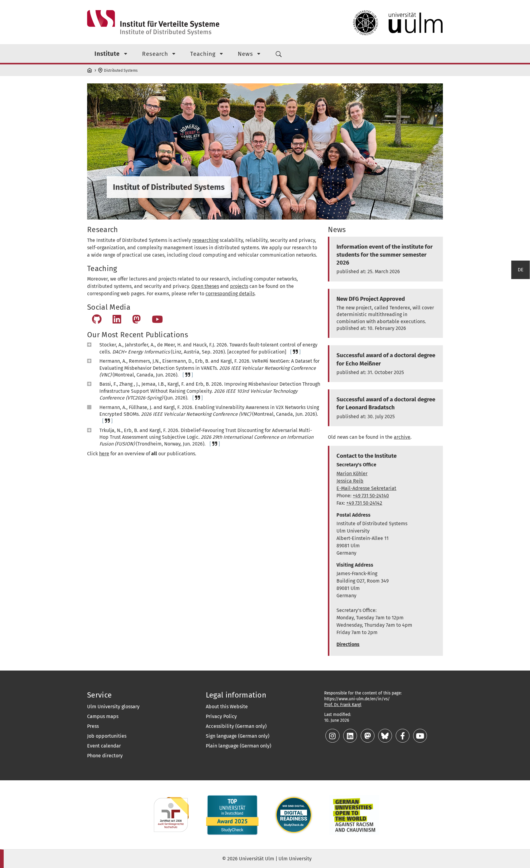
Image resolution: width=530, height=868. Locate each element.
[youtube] (420, 737)
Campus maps (102, 716)
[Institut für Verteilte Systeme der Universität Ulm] (153, 23)
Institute (107, 53)
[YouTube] (157, 321)
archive (402, 437)
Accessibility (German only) (236, 726)
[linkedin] (350, 737)
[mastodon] (368, 737)
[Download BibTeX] (295, 352)
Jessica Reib (349, 481)
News (245, 53)
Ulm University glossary (113, 706)
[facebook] (403, 737)
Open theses (205, 286)
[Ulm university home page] (398, 23)
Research (155, 53)
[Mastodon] (136, 321)
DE (521, 270)
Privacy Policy (221, 716)
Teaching (203, 53)
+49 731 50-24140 (371, 496)
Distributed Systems (121, 70)
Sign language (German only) (237, 736)
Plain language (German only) (238, 746)
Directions (347, 644)
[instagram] (333, 737)
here (104, 454)
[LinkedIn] (117, 321)
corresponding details (230, 293)
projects (239, 286)
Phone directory (105, 756)
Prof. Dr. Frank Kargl (342, 704)
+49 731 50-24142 (364, 503)
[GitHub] (97, 321)
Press (93, 726)
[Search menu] (278, 53)
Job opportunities (106, 736)
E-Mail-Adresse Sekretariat (366, 488)
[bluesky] (385, 737)
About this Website (227, 706)
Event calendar (104, 746)
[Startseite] (90, 69)
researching (205, 240)
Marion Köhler (351, 473)
